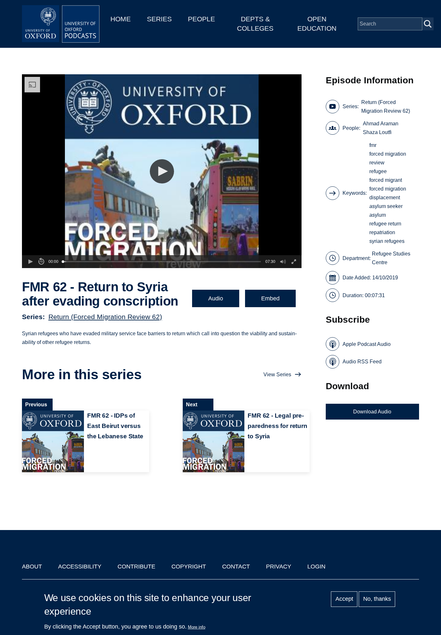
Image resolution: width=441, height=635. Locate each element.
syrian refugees (387, 241)
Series (159, 19)
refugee (378, 171)
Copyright (188, 566)
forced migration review (387, 158)
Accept (344, 599)
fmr (372, 145)
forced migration (387, 189)
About (32, 566)
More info (196, 627)
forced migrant (385, 180)
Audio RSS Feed (362, 361)
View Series (277, 374)
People (201, 19)
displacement (384, 197)
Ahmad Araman (380, 123)
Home (120, 19)
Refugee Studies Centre (391, 258)
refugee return (385, 223)
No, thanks (377, 599)
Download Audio (372, 411)
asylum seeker (386, 206)
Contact (236, 566)
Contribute (136, 566)
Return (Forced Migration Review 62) (105, 316)
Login (316, 566)
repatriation (382, 232)
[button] (162, 171)
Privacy (278, 566)
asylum (377, 215)
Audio (215, 298)
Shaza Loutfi (377, 132)
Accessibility (79, 566)
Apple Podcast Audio (367, 344)
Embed (270, 298)
